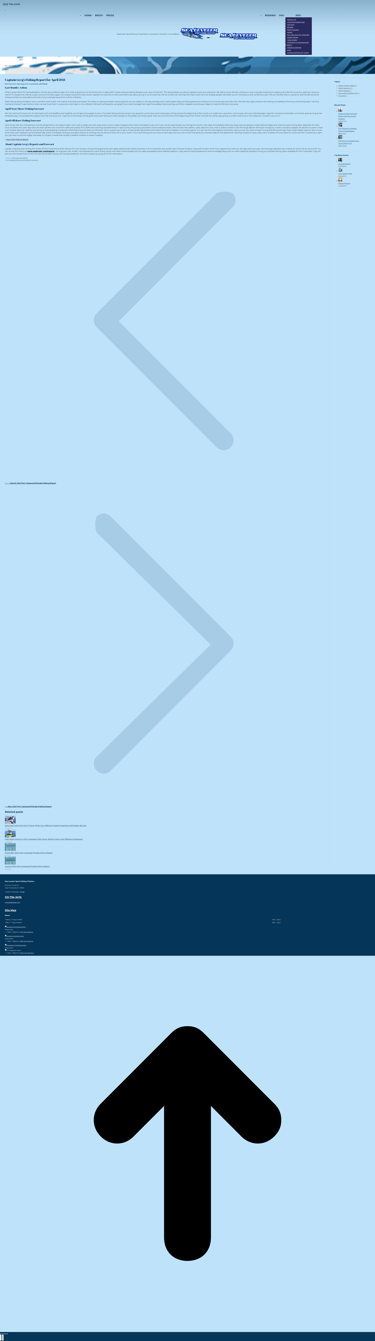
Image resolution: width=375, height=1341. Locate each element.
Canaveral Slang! (344, 164)
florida (26, 160)
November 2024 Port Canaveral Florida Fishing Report (29, 853)
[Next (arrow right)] (3, 1338)
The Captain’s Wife (345, 174)
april (14, 160)
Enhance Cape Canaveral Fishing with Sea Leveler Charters (347, 116)
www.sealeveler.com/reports (40, 151)
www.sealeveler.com (12, 902)
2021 (9, 160)
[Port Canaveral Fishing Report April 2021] (16, 139)
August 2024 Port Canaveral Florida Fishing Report (27, 866)
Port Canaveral (33, 160)
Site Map (10, 910)
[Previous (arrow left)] (1, 1338)
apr (12, 160)
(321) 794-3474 (11, 4)
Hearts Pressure (344, 183)
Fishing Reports (16, 158)
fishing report (20, 160)
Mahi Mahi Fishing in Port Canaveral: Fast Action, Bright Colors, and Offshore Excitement (44, 839)
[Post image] (10, 823)
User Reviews (26, 932)
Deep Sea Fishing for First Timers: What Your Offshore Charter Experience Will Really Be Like (45, 826)
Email (22, 892)
